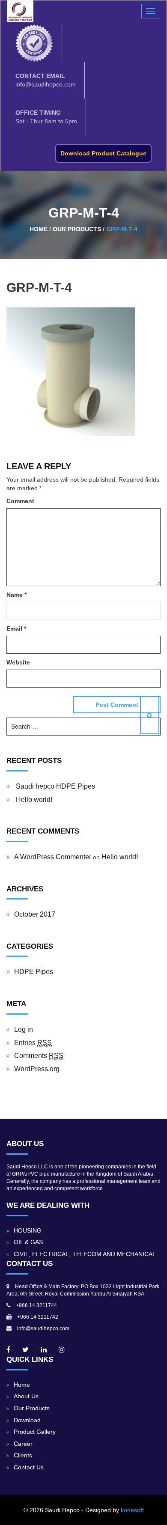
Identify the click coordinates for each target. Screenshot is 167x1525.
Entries (33, 1042)
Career (23, 1444)
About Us (26, 1396)
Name (16, 594)
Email (16, 628)
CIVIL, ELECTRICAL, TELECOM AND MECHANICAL (85, 1254)
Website (18, 662)
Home (22, 1385)
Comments (38, 1055)
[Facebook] (8, 1349)
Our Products (32, 1408)
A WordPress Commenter (52, 857)
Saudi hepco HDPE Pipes (55, 786)
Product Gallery (35, 1432)
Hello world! (34, 799)
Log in (23, 1029)
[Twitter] (25, 1349)
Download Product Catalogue (103, 153)
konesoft (132, 1510)
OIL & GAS (28, 1242)
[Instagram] (62, 1349)
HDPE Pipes (33, 971)
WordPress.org (37, 1068)
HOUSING (28, 1230)
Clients (23, 1455)
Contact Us (29, 1467)
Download (27, 1420)
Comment (20, 500)
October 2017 (34, 914)
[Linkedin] (44, 1349)
